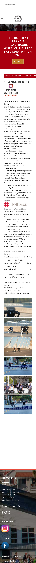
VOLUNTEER (10, 9)
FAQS (7, 12)
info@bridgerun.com (13, 500)
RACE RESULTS (23, 9)
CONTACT (17, 12)
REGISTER (18, 61)
